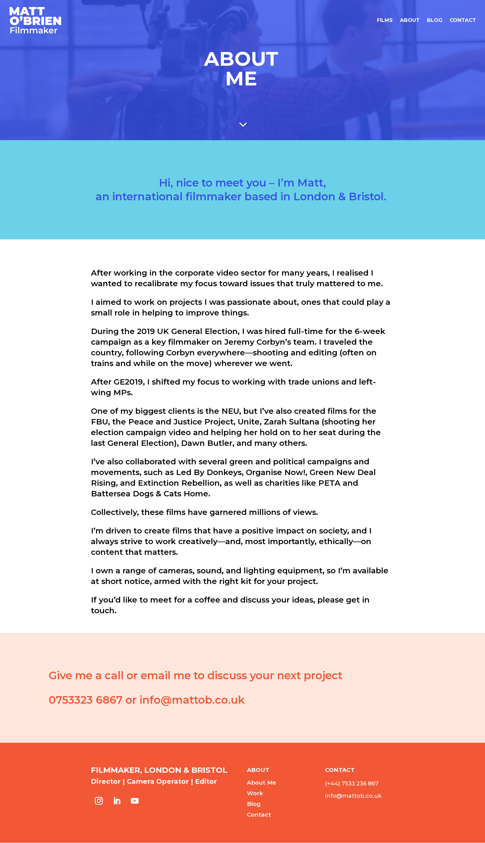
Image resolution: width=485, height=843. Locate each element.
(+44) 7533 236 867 (351, 783)
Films (385, 20)
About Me (261, 782)
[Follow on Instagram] (99, 801)
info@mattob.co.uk (192, 699)
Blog (434, 20)
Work (255, 793)
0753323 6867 (86, 699)
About (410, 20)
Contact (463, 20)
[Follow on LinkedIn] (117, 801)
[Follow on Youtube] (135, 801)
